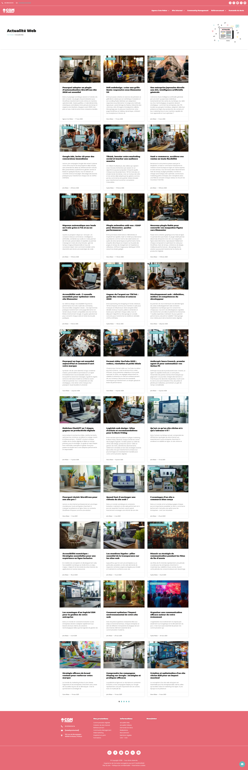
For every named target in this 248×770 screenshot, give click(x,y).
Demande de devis (236, 10)
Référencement (217, 10)
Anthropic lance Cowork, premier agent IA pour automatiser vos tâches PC (167, 364)
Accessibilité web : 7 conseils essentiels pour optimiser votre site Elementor (78, 297)
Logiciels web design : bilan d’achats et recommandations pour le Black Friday (121, 430)
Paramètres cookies (138, 765)
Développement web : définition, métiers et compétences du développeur (167, 297)
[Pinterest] (121, 753)
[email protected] (25, 3)
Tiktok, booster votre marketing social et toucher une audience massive (123, 159)
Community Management (197, 10)
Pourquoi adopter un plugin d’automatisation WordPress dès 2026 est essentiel (79, 90)
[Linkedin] (245, 3)
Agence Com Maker (159, 10)
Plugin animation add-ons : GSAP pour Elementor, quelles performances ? (123, 228)
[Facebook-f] (233, 3)
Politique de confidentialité (121, 765)
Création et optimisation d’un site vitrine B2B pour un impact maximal (167, 675)
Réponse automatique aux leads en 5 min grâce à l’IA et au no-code (79, 228)
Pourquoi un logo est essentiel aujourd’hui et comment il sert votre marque (78, 364)
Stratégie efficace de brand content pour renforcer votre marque (77, 675)
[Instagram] (230, 3)
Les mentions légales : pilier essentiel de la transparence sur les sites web (122, 556)
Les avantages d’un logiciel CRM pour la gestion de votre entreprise (78, 615)
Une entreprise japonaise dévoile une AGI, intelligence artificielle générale (167, 90)
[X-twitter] (241, 3)
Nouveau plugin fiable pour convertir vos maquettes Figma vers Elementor (166, 228)
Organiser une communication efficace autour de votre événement (166, 615)
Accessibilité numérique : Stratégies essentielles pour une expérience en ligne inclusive (79, 556)
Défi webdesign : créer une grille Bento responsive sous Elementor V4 (123, 90)
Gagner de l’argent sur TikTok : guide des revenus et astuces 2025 (122, 297)
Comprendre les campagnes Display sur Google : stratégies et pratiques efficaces (123, 675)
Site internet (177, 10)
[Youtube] (237, 3)
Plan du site (106, 765)
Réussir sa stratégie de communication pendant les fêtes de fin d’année (167, 556)
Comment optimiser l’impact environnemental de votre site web (122, 615)
